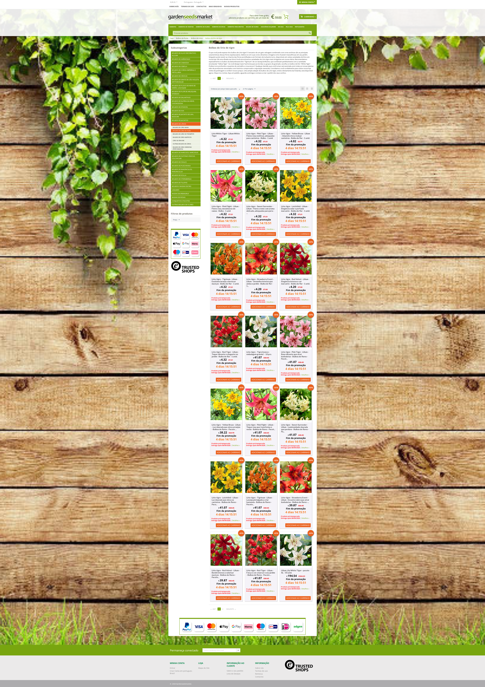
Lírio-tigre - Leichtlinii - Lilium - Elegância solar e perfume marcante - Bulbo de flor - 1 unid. (295, 208)
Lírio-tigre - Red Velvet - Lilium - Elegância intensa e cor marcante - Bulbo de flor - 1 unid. (295, 281)
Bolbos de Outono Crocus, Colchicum (183, 157)
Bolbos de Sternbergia (181, 179)
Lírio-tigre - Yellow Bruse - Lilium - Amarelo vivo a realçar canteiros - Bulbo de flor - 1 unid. (295, 135)
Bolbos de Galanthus (181, 97)
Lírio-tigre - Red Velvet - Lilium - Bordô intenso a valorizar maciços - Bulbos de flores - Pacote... (226, 573)
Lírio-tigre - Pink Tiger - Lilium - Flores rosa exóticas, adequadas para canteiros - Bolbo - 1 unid (260, 135)
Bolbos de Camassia (180, 63)
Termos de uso (187, 6)
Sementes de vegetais (186, 27)
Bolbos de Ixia (178, 111)
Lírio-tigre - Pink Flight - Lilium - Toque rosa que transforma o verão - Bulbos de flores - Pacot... (260, 427)
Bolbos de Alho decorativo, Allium (184, 54)
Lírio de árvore (178, 140)
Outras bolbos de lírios (182, 144)
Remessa (259, 674)
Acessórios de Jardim (268, 27)
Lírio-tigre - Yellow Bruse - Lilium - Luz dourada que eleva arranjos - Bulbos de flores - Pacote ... (226, 427)
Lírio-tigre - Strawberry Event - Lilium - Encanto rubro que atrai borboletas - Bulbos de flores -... (295, 499)
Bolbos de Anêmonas (181, 59)
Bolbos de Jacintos (180, 120)
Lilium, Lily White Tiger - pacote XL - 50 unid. (295, 571)
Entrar (172, 668)
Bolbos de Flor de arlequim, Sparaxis (184, 92)
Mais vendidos (215, 6)
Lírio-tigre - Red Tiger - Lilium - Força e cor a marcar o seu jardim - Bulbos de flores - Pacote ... (260, 572)
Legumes (175, 190)
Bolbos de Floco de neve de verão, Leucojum (184, 86)
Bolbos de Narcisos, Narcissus (185, 152)
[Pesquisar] (310, 33)
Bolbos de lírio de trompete (183, 134)
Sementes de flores (203, 27)
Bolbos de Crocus (179, 76)
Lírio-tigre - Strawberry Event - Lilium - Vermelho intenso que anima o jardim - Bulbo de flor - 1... (260, 282)
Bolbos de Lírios (197, 38)
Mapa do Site (203, 668)
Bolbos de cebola (179, 66)
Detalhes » (236, 152)
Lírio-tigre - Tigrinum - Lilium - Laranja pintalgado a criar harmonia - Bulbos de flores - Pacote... (259, 501)
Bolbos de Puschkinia (181, 166)
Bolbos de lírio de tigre (182, 131)
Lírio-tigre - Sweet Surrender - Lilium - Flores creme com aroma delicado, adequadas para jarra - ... (260, 209)
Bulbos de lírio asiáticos (182, 137)
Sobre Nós (174, 6)
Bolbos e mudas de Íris (181, 186)
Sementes (172, 27)
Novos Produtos (231, 6)
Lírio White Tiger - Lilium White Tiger (226, 134)
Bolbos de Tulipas (179, 182)
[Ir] (238, 650)
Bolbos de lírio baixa (181, 127)
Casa (171, 38)
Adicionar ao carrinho (228, 161)
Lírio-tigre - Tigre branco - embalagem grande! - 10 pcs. (259, 353)
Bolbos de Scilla (179, 175)
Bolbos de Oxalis (179, 162)
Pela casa (289, 27)
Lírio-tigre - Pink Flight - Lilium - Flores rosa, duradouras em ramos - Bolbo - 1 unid (226, 208)
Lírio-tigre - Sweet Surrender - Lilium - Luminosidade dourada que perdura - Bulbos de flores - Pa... (295, 428)
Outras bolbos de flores (182, 204)
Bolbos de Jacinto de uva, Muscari (183, 115)
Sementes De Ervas (218, 27)
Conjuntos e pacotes (181, 201)
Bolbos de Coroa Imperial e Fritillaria (184, 71)
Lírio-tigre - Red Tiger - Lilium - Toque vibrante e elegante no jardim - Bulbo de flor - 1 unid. (225, 354)
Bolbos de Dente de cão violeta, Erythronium (185, 80)
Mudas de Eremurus (180, 193)
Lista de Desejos (233, 673)
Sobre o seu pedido (235, 671)
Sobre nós (259, 668)
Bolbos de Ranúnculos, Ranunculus (182, 170)
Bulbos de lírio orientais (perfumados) (182, 148)
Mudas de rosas (178, 197)
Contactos (201, 6)
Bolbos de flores (252, 27)
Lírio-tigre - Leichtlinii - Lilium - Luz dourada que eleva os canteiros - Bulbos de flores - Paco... (225, 501)
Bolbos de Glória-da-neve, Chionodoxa (183, 102)
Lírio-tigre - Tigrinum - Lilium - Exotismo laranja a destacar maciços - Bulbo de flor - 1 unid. (225, 281)
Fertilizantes (299, 27)
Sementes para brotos (236, 27)
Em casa (281, 27)
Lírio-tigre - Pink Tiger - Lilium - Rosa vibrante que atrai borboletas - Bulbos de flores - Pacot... (295, 355)
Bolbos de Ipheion (180, 107)
